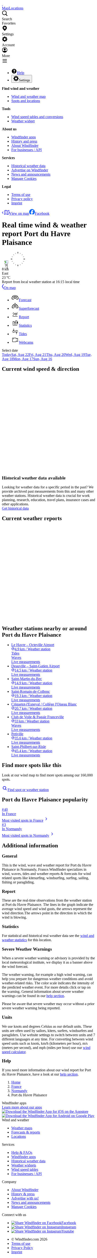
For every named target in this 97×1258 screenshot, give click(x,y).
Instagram (68, 1227)
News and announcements (30, 174)
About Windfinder (24, 146)
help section (55, 996)
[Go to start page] (2, 4)
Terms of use (20, 195)
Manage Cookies (23, 179)
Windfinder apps (23, 137)
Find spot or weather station (28, 790)
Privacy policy (22, 199)
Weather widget (23, 121)
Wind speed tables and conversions (37, 117)
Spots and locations (25, 101)
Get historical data (15, 508)
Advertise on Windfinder (29, 170)
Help (20, 73)
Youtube (67, 1231)
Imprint (16, 203)
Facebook (42, 213)
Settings (24, 80)
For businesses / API (26, 150)
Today (6, 355)
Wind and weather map (28, 97)
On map (10, 288)
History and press (24, 141)
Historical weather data (28, 166)
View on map (19, 213)
